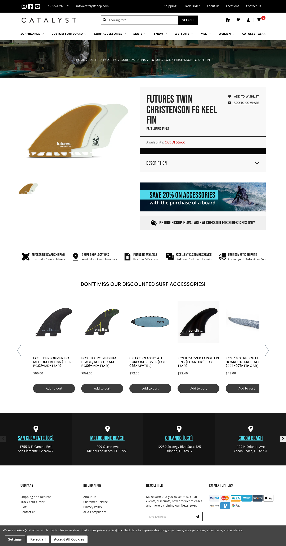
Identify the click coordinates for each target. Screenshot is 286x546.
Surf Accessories (108, 34)
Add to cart (54, 388)
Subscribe (198, 516)
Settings (15, 539)
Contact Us (253, 6)
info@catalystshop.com (92, 6)
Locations (232, 6)
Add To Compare (246, 103)
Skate (138, 34)
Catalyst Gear (253, 34)
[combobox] (142, 20)
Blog (24, 507)
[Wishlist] (238, 20)
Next (283, 439)
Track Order (191, 6)
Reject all (38, 539)
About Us (213, 6)
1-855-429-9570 (59, 6)
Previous (3, 439)
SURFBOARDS (31, 34)
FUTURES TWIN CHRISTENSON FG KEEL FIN (180, 60)
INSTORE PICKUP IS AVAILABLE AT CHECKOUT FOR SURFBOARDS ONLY (207, 222)
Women (225, 34)
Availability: (165, 142)
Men (204, 34)
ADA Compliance (95, 512)
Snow (159, 34)
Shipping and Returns (36, 497)
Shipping (170, 6)
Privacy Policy (92, 507)
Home (80, 60)
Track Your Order (33, 502)
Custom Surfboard (68, 34)
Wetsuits (182, 34)
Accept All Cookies (69, 539)
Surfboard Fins (133, 60)
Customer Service (95, 502)
